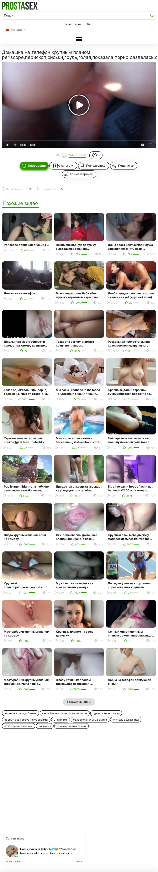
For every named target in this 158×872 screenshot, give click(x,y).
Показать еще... (79, 701)
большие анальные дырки (90, 719)
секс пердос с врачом (18, 726)
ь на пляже (61, 719)
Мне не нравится (63, 155)
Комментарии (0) (82, 174)
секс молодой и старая (71, 726)
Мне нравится (58, 155)
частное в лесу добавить (20, 713)
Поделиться (126, 165)
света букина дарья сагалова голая (64, 713)
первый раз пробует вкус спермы (26, 719)
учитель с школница (126, 719)
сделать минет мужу (106, 713)
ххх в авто (44, 726)
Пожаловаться (96, 165)
